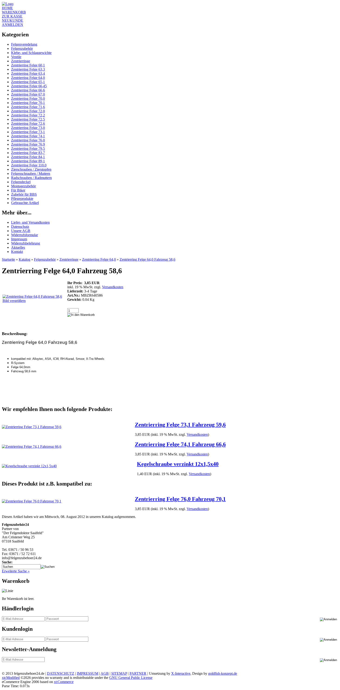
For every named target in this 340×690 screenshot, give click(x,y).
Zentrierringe (20, 61)
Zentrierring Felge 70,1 (28, 103)
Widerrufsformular (24, 235)
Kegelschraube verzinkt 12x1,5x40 (178, 464)
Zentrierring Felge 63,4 (28, 73)
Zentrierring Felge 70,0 (28, 98)
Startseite (8, 259)
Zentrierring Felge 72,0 (28, 111)
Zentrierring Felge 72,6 (28, 123)
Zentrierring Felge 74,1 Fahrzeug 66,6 (180, 444)
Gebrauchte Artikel (25, 203)
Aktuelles (18, 247)
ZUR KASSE (12, 16)
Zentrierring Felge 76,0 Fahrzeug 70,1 (180, 499)
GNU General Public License (130, 678)
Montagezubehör (23, 186)
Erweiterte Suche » (16, 571)
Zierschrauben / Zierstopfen (31, 169)
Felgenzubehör (22, 48)
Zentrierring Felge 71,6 (28, 107)
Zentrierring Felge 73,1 (28, 132)
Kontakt (17, 252)
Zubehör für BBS (24, 194)
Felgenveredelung (24, 44)
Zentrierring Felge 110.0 (28, 165)
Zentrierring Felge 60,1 (28, 65)
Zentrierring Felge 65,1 (28, 82)
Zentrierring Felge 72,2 (28, 115)
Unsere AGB (20, 231)
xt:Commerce (64, 682)
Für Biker (18, 190)
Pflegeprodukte (22, 199)
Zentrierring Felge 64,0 (28, 78)
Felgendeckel (21, 182)
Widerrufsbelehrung (25, 243)
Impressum (19, 239)
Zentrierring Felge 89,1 (28, 161)
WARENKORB (14, 12)
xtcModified (11, 678)
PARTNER (138, 673)
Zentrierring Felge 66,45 (29, 86)
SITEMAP (119, 673)
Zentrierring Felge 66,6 (28, 90)
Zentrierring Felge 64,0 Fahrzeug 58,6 (147, 259)
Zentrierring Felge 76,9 (28, 144)
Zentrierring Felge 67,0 (28, 94)
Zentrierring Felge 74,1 (28, 136)
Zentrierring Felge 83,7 (28, 153)
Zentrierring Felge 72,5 (28, 119)
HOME (7, 8)
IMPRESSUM (87, 673)
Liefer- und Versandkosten (30, 222)
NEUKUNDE (12, 20)
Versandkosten (112, 287)
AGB (105, 673)
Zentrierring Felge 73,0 (28, 128)
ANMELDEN (12, 25)
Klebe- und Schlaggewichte (31, 53)
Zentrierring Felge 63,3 (28, 69)
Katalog (24, 259)
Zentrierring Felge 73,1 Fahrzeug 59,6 (180, 425)
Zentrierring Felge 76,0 (28, 140)
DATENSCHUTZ (60, 673)
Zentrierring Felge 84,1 (28, 157)
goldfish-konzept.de (222, 673)
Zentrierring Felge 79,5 (28, 149)
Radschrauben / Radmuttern (31, 178)
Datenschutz (20, 227)
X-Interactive (180, 673)
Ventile (16, 57)
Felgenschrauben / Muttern (30, 174)
